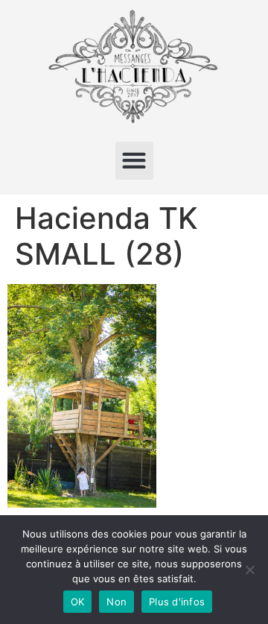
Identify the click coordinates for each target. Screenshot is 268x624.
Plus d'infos (177, 602)
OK (78, 602)
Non (116, 602)
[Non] (249, 569)
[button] (134, 161)
